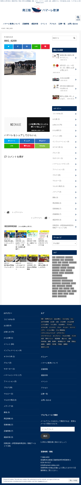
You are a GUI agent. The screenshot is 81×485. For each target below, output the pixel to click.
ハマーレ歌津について (11, 24)
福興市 (60, 293)
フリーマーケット (67, 280)
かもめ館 (57, 130)
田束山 (74, 291)
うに (62, 260)
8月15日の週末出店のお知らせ (67, 88)
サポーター (58, 158)
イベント (43, 24)
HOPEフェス (60, 257)
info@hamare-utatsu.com (49, 465)
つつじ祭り (65, 265)
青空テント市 (62, 296)
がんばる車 (73, 262)
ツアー (61, 273)
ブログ (56, 175)
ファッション (58, 169)
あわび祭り (69, 257)
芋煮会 (71, 293)
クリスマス (56, 270)
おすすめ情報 (69, 260)
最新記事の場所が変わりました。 (67, 57)
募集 (55, 197)
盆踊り (55, 293)
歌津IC (55, 291)
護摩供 (55, 296)
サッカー (69, 270)
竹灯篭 (66, 293)
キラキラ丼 (58, 147)
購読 (45, 436)
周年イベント (61, 286)
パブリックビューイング (60, 278)
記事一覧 (62, 24)
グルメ (56, 153)
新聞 (72, 288)
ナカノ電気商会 (57, 275)
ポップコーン (56, 283)
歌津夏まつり (62, 291)
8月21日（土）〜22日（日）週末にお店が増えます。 (63, 69)
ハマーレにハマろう (61, 164)
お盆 (59, 262)
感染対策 (34, 24)
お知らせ (57, 125)
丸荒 (54, 286)
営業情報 (57, 209)
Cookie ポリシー (42, 481)
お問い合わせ (73, 24)
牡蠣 (69, 291)
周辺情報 (57, 203)
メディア (57, 192)
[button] (20, 63)
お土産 (56, 119)
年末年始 (66, 288)
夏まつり (55, 288)
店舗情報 (25, 24)
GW (54, 257)
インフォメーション (61, 141)
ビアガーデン (56, 280)
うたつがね (58, 113)
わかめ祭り (56, 267)
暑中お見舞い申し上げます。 (67, 97)
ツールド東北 (69, 273)
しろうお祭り (56, 265)
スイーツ (55, 273)
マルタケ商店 (58, 186)
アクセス (53, 24)
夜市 (61, 288)
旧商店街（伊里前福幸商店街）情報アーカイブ (64, 227)
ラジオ (73, 283)
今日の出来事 (65, 79)
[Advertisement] (22, 96)
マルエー (57, 181)
